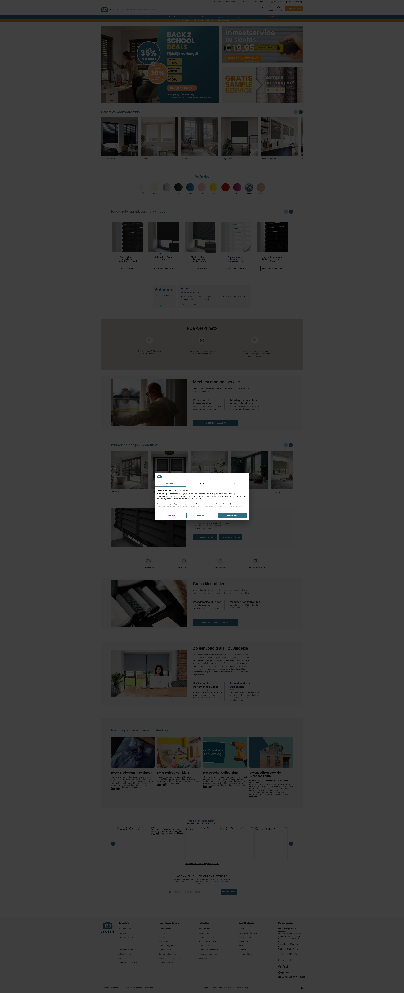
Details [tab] (202, 483)
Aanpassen (201, 515)
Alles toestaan (232, 515)
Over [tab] (233, 483)
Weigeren (171, 515)
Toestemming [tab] (170, 483)
